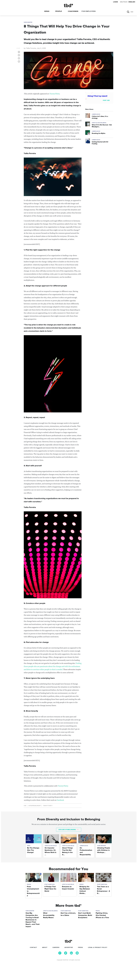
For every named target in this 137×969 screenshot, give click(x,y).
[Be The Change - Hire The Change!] (33, 838)
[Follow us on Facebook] (59, 954)
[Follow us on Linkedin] (71, 954)
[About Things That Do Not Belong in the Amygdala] (69, 838)
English (132, 2)
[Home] (68, 5)
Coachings (73, 11)
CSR (25, 805)
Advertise (68, 947)
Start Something (49, 884)
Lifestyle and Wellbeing (99, 122)
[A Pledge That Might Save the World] (51, 877)
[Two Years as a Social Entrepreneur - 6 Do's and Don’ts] (103, 877)
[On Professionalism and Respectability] (86, 838)
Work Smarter (28, 22)
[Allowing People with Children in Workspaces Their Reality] (104, 838)
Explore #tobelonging (67, 829)
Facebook (60, 800)
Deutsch (123, 2)
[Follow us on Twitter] (65, 954)
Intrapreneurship (35, 805)
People (58, 11)
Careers (55, 947)
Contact (33, 947)
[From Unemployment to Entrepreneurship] (33, 877)
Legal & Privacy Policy (97, 947)
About (44, 947)
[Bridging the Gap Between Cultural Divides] (86, 877)
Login (115, 2)
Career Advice (96, 114)
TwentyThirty (54, 94)
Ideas (46, 11)
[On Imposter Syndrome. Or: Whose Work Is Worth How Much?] (51, 838)
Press (80, 947)
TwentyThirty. (63, 786)
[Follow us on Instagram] (77, 954)
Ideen (28, 845)
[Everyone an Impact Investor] (68, 877)
